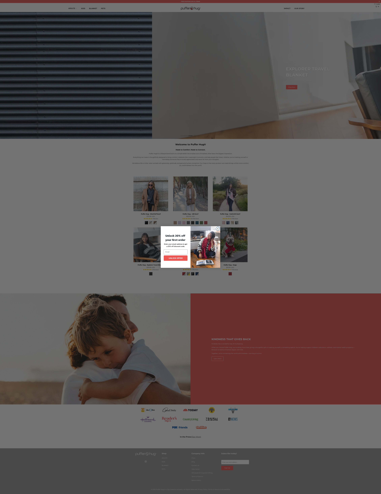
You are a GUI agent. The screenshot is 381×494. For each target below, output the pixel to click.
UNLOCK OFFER (176, 258)
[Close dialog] (217, 228)
